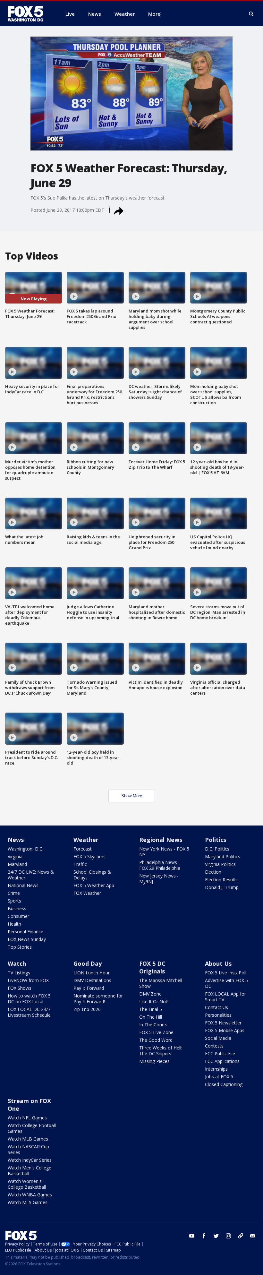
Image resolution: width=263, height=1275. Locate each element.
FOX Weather (87, 893)
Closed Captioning (223, 1084)
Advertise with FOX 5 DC (226, 983)
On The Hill (150, 1017)
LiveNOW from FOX (28, 980)
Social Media (218, 1038)
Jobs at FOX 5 (219, 1077)
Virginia (15, 856)
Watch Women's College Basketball (27, 1184)
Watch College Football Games (32, 1128)
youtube (192, 1236)
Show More (131, 795)
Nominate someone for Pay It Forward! (98, 999)
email (253, 1236)
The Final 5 (150, 1009)
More (154, 14)
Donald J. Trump (222, 887)
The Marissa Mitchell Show (160, 983)
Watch (17, 963)
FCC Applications (222, 1061)
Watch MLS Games (27, 1202)
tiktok (240, 1236)
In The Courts (153, 1025)
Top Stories (20, 947)
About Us (218, 963)
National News (23, 885)
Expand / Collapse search (251, 14)
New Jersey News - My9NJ (159, 879)
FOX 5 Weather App (93, 885)
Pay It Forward (88, 988)
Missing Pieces (154, 1061)
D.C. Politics (217, 849)
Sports (14, 901)
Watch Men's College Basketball (29, 1171)
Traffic (80, 864)
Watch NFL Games (27, 1118)
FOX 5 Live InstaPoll (225, 973)
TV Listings (19, 973)
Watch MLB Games (28, 1139)
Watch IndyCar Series (30, 1160)
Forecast (82, 849)
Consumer (18, 916)
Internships (216, 1069)
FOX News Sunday (27, 939)
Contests (214, 1046)
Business (17, 908)
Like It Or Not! (153, 1001)
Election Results (221, 880)
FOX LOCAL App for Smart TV (225, 997)
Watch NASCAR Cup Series (28, 1149)
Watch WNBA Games (30, 1195)
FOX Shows (19, 988)
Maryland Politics (222, 856)
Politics (215, 839)
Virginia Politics (220, 864)
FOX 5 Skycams (89, 856)
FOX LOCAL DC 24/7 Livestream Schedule (29, 1012)
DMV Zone (150, 994)
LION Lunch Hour (91, 973)
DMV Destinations (92, 980)
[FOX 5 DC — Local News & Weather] (29, 13)
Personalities (218, 1015)
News (16, 839)
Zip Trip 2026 (87, 1009)
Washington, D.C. (25, 849)
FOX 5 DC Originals (152, 967)
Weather (85, 839)
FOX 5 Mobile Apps (224, 1030)
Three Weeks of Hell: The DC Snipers (160, 1051)
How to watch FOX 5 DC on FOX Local (29, 999)
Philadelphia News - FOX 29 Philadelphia (159, 865)
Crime (14, 893)
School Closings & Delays (92, 875)
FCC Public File (220, 1053)
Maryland (17, 864)
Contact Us (216, 1007)
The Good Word (156, 1040)
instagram (228, 1236)
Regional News (160, 839)
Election (213, 872)
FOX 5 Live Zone (156, 1032)
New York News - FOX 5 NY (164, 852)
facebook (204, 1236)
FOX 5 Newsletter (223, 1023)
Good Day (87, 963)
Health (14, 924)
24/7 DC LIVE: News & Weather (31, 875)
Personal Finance (25, 931)
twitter (216, 1236)
